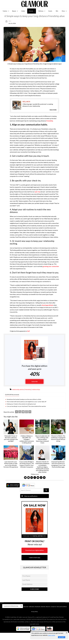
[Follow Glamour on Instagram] (31, 477)
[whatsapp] (26, 412)
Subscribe (35, 381)
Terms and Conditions (62, 606)
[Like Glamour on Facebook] (28, 477)
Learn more (51, 635)
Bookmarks (38, 606)
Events (50, 11)
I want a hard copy (34, 557)
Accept (61, 637)
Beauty (14, 11)
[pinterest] (23, 412)
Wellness (40, 11)
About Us (48, 606)
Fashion (5, 11)
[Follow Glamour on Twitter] (34, 477)
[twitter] (19, 412)
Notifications (32, 606)
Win (57, 11)
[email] (29, 412)
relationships (36, 389)
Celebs (23, 11)
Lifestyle (31, 11)
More (63, 11)
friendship (49, 121)
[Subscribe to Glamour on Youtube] (38, 477)
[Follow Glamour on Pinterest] (44, 477)
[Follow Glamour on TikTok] (41, 477)
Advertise (43, 606)
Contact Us (53, 606)
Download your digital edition (34, 550)
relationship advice (18, 389)
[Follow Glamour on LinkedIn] (25, 477)
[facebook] (16, 412)
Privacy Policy (34, 611)
